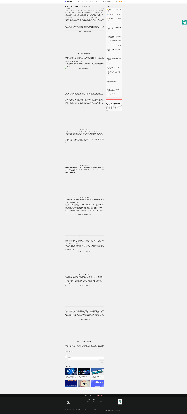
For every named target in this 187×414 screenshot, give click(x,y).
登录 (121, 1)
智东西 (94, 401)
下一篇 (109, 100)
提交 (101, 359)
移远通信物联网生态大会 (69, 351)
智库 (83, 1)
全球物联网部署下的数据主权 (112, 81)
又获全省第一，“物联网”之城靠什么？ (84, 388)
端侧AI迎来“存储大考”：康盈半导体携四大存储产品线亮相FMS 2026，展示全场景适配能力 (114, 72)
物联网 (86, 10)
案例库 (96, 1)
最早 (97, 362)
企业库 (100, 1)
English (113, 1)
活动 (87, 1)
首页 (78, 1)
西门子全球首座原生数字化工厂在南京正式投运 (97, 377)
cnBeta (94, 405)
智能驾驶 (77, 311)
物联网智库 (69, 1)
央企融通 (101, 401)
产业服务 (91, 1)
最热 (99, 362)
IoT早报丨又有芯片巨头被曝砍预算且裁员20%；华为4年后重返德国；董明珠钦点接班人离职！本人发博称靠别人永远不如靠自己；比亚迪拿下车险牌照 (97, 388)
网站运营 (104, 1)
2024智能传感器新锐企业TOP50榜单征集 (71, 388)
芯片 (73, 64)
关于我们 (109, 1)
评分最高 (102, 362)
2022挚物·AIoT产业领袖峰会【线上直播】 (84, 377)
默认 (95, 362)
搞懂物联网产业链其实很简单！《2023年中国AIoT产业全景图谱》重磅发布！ (71, 377)
